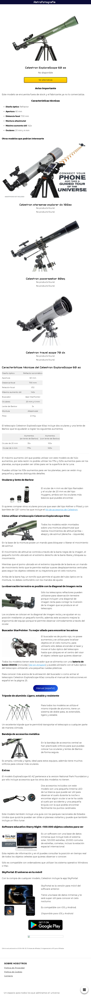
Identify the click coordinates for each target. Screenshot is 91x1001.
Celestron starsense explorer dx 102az (45, 204)
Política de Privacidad (14, 968)
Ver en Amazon (37, 665)
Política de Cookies (13, 972)
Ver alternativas (45, 80)
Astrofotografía (44, 2)
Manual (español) (45, 688)
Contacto (8, 976)
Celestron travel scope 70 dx (45, 352)
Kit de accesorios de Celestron (62, 509)
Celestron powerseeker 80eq (45, 278)
